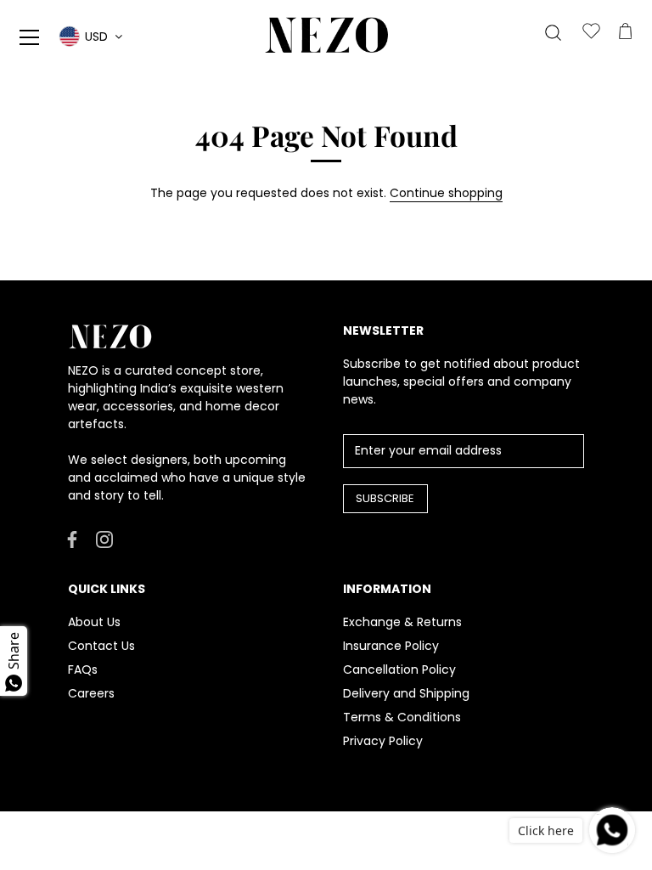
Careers (91, 693)
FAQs (83, 669)
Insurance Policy (391, 645)
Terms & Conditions (402, 717)
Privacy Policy (383, 740)
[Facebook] (72, 538)
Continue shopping (446, 192)
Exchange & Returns (402, 621)
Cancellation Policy (399, 669)
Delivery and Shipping (406, 693)
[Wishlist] (591, 32)
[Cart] (625, 32)
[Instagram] (104, 538)
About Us (94, 621)
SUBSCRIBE (385, 498)
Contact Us (101, 645)
